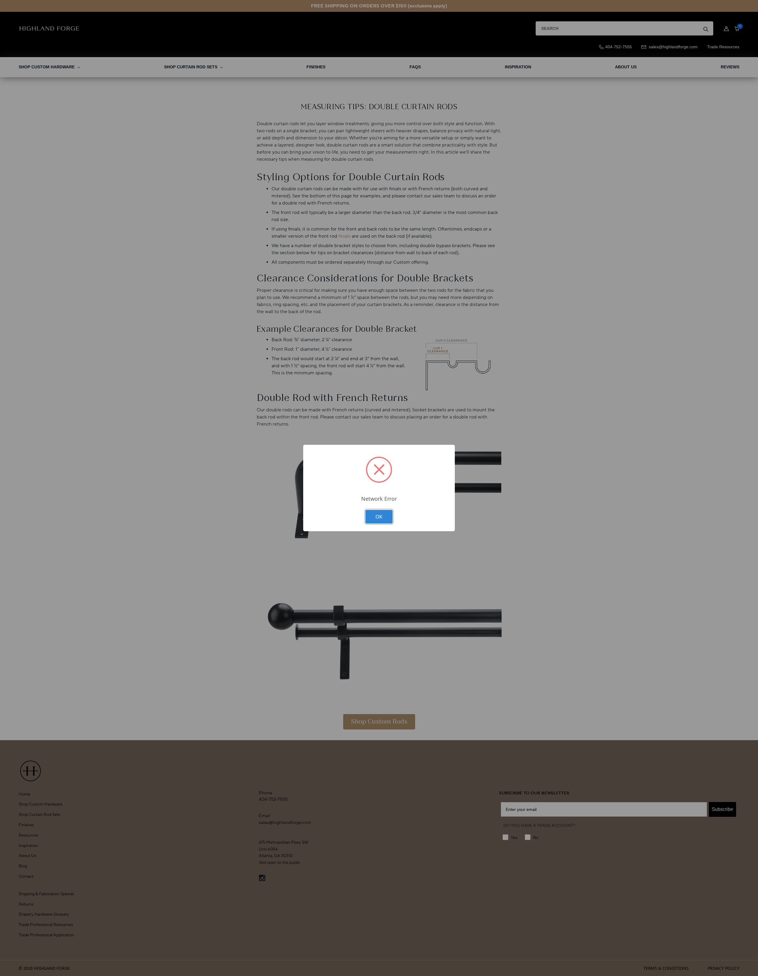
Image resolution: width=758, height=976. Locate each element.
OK (379, 516)
